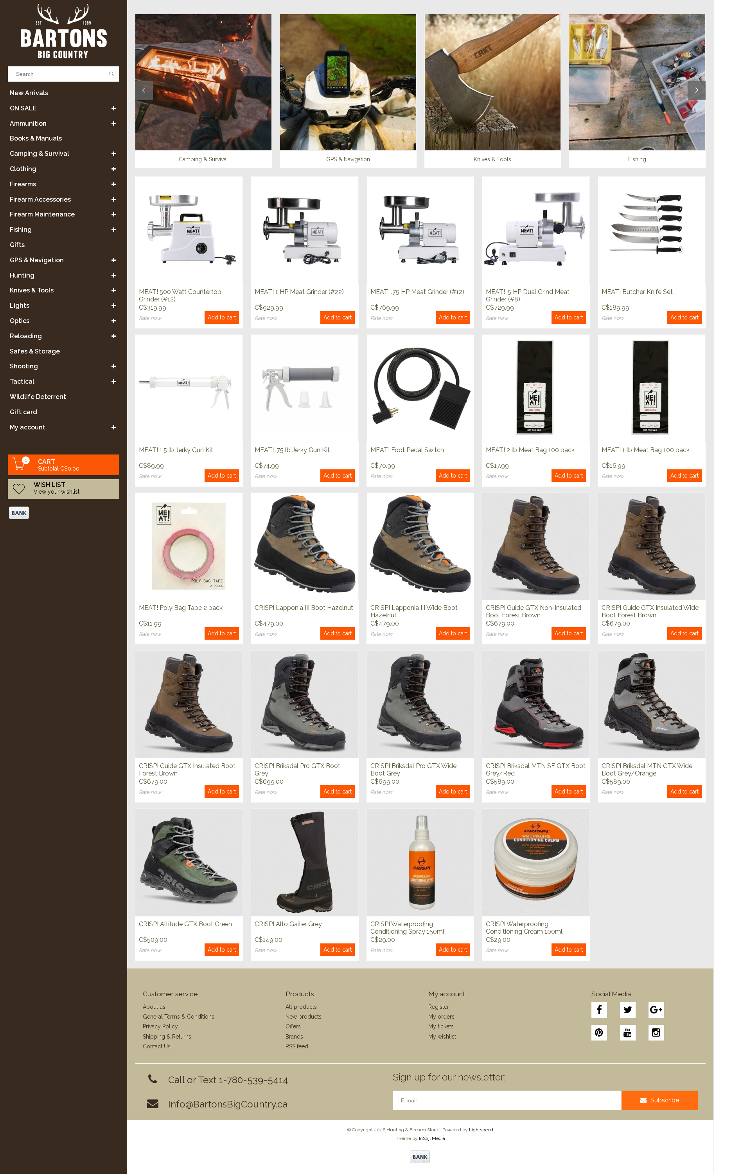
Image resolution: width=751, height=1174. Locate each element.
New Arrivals (29, 93)
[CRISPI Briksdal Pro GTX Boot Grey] (305, 704)
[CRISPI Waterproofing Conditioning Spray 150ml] (420, 862)
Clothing (23, 169)
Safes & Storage (35, 351)
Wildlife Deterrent (38, 396)
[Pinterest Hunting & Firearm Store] (599, 1033)
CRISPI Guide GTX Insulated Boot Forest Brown (187, 769)
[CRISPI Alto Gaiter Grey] (305, 862)
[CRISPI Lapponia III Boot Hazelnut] (305, 546)
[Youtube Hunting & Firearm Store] (628, 1033)
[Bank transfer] (18, 513)
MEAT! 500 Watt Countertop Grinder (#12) (180, 295)
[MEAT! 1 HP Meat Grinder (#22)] (305, 230)
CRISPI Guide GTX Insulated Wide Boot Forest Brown (650, 611)
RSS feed (297, 1046)
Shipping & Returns (167, 1036)
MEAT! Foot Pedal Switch (407, 450)
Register (438, 1007)
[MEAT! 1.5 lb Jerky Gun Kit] (189, 388)
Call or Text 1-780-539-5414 (228, 1080)
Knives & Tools (32, 290)
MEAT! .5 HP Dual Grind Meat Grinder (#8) (528, 295)
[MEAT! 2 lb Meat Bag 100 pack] (536, 388)
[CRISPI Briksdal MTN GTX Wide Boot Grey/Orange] (652, 704)
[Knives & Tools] (492, 82)
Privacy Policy (160, 1026)
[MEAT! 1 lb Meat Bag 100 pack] (652, 388)
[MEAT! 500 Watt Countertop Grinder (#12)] (189, 230)
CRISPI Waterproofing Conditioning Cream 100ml (524, 927)
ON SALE (23, 108)
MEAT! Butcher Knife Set (637, 292)
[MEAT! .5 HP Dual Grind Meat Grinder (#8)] (536, 230)
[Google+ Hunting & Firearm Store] (656, 1010)
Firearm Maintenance (42, 214)
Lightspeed (481, 1130)
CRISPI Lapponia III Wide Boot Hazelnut (414, 611)
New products (304, 1016)
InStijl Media (432, 1138)
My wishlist (442, 1036)
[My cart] (19, 468)
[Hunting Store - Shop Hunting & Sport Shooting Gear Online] (63, 31)
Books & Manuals (36, 138)
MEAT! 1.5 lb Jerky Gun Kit (176, 450)
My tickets (441, 1026)
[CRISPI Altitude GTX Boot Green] (189, 862)
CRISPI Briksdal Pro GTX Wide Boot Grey (413, 769)
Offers (293, 1026)
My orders (441, 1016)
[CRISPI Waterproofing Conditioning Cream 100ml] (536, 862)
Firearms (23, 184)
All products (301, 1007)
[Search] (111, 74)
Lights (19, 305)
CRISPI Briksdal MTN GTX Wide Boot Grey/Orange (647, 769)
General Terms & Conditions (178, 1016)
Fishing (21, 229)
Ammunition (28, 123)
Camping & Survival (39, 153)
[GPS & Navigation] (348, 82)
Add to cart (222, 317)
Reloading (26, 336)
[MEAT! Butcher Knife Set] (652, 230)
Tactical (22, 381)
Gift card (23, 412)
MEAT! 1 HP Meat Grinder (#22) (299, 292)
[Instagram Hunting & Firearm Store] (656, 1033)
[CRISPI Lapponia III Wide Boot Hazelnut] (420, 546)
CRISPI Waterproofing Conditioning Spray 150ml (407, 927)
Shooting (24, 366)
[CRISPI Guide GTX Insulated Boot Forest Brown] (189, 704)
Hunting (22, 275)
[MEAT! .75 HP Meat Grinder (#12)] (420, 230)
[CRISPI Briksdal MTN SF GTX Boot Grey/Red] (536, 704)
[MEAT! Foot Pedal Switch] (420, 388)
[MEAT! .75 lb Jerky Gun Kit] (305, 388)
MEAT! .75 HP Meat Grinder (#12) (417, 292)
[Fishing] (637, 82)
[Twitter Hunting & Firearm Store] (628, 1010)
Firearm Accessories (40, 199)
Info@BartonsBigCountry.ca (227, 1104)
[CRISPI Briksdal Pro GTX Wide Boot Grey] (420, 704)
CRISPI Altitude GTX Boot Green (185, 924)
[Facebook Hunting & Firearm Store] (599, 1010)
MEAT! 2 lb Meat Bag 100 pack (530, 450)
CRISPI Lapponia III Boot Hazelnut (304, 607)
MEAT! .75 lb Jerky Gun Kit (292, 450)
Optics (19, 321)
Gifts (17, 245)
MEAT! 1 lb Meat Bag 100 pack (646, 450)
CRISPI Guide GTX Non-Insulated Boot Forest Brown (533, 611)
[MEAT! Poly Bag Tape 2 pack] (189, 546)
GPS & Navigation (37, 260)
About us (154, 1007)
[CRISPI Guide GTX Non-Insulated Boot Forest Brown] (536, 546)
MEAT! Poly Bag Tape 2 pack (181, 607)
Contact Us (157, 1046)
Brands (294, 1036)
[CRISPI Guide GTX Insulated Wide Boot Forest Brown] (652, 546)
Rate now (150, 318)
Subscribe (664, 1100)
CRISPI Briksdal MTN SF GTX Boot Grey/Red (536, 769)
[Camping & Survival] (203, 82)
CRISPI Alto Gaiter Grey (288, 924)
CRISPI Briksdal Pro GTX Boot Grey (297, 769)
